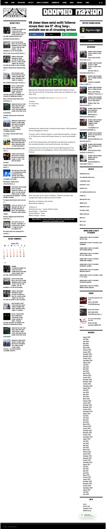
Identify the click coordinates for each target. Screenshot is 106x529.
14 (17, 252)
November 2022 (87, 433)
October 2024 (87, 384)
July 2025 (85, 365)
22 (20, 254)
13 (13, 252)
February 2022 (87, 452)
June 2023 (86, 418)
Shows (64, 3)
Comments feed (87, 508)
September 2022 (88, 437)
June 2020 (86, 494)
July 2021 (85, 467)
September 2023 (88, 411)
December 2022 (87, 430)
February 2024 (87, 401)
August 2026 (86, 337)
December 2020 (87, 481)
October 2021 (87, 460)
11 (7, 252)
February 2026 (87, 350)
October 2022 (87, 435)
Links (87, 3)
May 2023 (86, 420)
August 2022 (86, 439)
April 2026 (86, 345)
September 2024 (88, 386)
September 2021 (87, 462)
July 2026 (85, 339)
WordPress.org (87, 510)
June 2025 (86, 367)
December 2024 (87, 380)
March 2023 (86, 424)
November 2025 (87, 356)
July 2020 (85, 492)
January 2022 (87, 454)
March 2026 (86, 348)
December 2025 (87, 354)
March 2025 (86, 373)
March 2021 (86, 475)
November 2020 (87, 483)
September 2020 (88, 488)
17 (4, 254)
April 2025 (86, 371)
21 (17, 254)
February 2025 (87, 375)
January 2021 (86, 479)
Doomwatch (55, 3)
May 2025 (86, 369)
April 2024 (86, 396)
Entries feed (86, 506)
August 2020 (86, 490)
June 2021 (86, 469)
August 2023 (86, 413)
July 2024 (85, 390)
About (72, 3)
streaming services (60, 98)
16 (23, 252)
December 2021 (87, 456)
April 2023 (86, 422)
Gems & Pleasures (43, 3)
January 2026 (87, 352)
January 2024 (87, 403)
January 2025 (87, 377)
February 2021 (87, 477)
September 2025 (88, 360)
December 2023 (87, 405)
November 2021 (87, 458)
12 (10, 252)
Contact (79, 3)
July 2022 (85, 441)
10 (4, 252)
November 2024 (87, 382)
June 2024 (86, 392)
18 (7, 254)
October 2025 (87, 358)
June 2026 (86, 341)
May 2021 (85, 471)
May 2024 (86, 394)
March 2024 (86, 399)
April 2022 (86, 447)
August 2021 (86, 464)
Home (6, 3)
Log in (84, 504)
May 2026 (86, 343)
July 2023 (85, 416)
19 (10, 254)
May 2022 (86, 445)
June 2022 (86, 443)
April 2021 (86, 473)
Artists (31, 3)
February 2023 (87, 426)
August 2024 (86, 388)
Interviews (21, 3)
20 (14, 254)
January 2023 (87, 428)
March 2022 (86, 450)
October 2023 (87, 409)
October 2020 (87, 486)
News (13, 3)
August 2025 (86, 362)
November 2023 (87, 407)
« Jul (4, 263)
